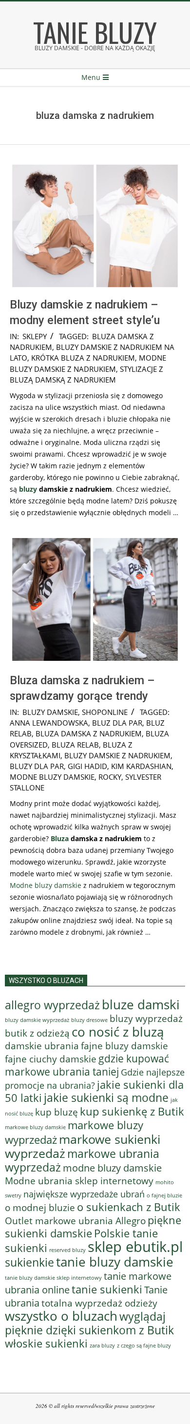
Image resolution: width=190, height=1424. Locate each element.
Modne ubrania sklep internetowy (79, 1180)
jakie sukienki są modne (106, 1097)
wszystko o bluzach (61, 1316)
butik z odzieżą (37, 1033)
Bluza (60, 838)
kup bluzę (56, 1112)
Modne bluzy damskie (45, 885)
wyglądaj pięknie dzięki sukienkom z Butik (89, 1323)
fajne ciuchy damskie (50, 1059)
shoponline (105, 712)
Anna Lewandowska (49, 723)
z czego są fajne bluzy (144, 1345)
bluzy (28, 489)
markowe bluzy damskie (35, 1127)
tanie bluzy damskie (114, 1261)
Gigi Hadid (87, 766)
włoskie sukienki (46, 1343)
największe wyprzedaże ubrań (84, 1194)
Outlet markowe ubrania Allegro (75, 1220)
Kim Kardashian (141, 766)
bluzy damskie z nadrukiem (117, 755)
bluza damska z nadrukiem (89, 733)
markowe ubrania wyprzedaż (82, 1160)
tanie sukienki (107, 1289)
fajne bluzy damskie (124, 1045)
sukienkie (29, 1262)
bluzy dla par (37, 766)
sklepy (34, 336)
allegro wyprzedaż (52, 1005)
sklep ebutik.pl (135, 1246)
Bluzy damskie (50, 712)
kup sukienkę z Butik (132, 1111)
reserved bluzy (67, 1250)
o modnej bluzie (40, 1207)
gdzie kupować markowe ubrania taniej (87, 1064)
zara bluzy (102, 1345)
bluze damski (141, 1004)
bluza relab (75, 745)
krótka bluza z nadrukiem (83, 358)
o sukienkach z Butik (128, 1207)
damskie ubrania (42, 1045)
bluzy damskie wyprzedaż (37, 1020)
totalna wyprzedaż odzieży (99, 1303)
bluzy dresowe (89, 1019)
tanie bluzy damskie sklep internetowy (53, 1277)
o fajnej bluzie (164, 1195)
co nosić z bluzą (118, 1031)
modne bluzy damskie (52, 777)
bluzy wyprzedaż (146, 1018)
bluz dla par (117, 723)
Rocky (109, 777)
